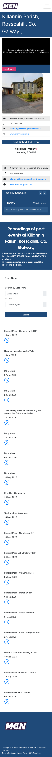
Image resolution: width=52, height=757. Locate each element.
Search (26, 314)
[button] (40, 193)
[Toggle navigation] (47, 6)
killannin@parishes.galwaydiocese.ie (25, 128)
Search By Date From (15, 287)
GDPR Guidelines (34, 753)
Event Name (11, 278)
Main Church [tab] (9, 69)
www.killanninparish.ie (19, 134)
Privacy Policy (22, 753)
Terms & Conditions (9, 753)
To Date (8, 298)
